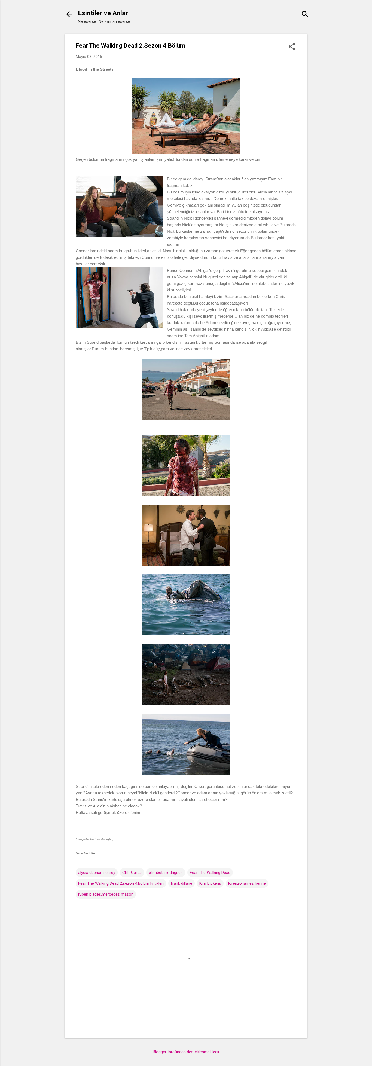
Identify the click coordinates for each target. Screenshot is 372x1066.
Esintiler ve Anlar (103, 13)
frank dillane (181, 883)
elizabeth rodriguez (166, 872)
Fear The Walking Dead (210, 872)
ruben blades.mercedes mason (105, 894)
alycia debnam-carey (96, 872)
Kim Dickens (210, 883)
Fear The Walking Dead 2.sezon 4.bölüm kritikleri (121, 883)
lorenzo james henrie (247, 883)
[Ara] (305, 15)
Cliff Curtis (132, 872)
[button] (292, 47)
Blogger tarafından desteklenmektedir (186, 1051)
